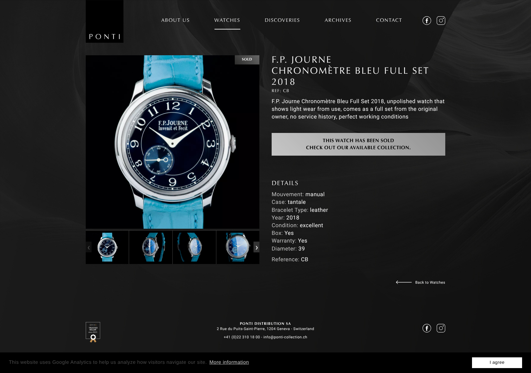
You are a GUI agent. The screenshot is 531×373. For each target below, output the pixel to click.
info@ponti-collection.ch (285, 337)
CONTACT (389, 20)
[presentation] (88, 247)
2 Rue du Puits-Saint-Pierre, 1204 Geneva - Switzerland (265, 329)
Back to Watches (430, 282)
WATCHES (227, 20)
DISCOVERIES (282, 20)
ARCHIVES (338, 20)
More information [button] (229, 362)
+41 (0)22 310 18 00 (242, 337)
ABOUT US (175, 20)
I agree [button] (497, 362)
